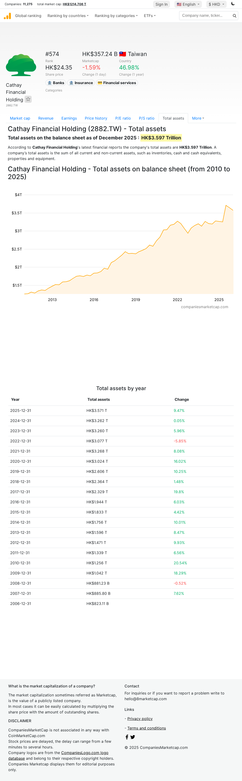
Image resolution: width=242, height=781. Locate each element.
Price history (96, 118)
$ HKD (215, 4)
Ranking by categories (115, 15)
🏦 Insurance (81, 82)
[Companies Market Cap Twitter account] (132, 738)
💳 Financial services (117, 82)
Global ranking (28, 15)
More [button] (196, 118)
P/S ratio (147, 118)
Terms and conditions (146, 728)
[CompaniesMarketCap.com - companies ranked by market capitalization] (7, 15)
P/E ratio (123, 118)
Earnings (69, 118)
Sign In (162, 4)
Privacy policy (140, 718)
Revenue (45, 118)
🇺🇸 (186, 4)
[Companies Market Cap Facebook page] (127, 738)
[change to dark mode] (233, 4)
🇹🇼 (133, 54)
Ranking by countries (67, 15)
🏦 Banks (55, 82)
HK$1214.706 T (74, 4)
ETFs (148, 15)
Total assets (173, 118)
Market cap (20, 118)
